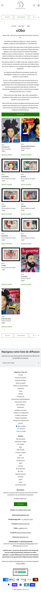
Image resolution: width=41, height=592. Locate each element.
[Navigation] (2, 5)
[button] (39, 17)
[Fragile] (10, 254)
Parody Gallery (20, 563)
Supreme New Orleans (28, 146)
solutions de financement (27, 544)
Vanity (3, 206)
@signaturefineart (24, 524)
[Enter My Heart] (10, 301)
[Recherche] (34, 5)
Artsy (27, 537)
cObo (2, 145)
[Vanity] (10, 195)
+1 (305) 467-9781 (27, 519)
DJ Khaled (24, 276)
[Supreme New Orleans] (30, 130)
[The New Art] (10, 130)
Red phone (4, 236)
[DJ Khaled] (30, 260)
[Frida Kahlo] (10, 165)
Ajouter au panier (6, 155)
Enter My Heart (6, 319)
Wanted (23, 176)
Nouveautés (21, 17)
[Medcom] (30, 225)
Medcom (23, 236)
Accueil (7, 17)
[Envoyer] (38, 363)
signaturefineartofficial (24, 532)
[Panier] (38, 5)
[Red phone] (10, 225)
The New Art (5, 147)
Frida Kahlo (5, 176)
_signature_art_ (23, 528)
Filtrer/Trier (20, 114)
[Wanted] (30, 165)
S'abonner (20, 504)
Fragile (3, 265)
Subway (23, 206)
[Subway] (30, 195)
